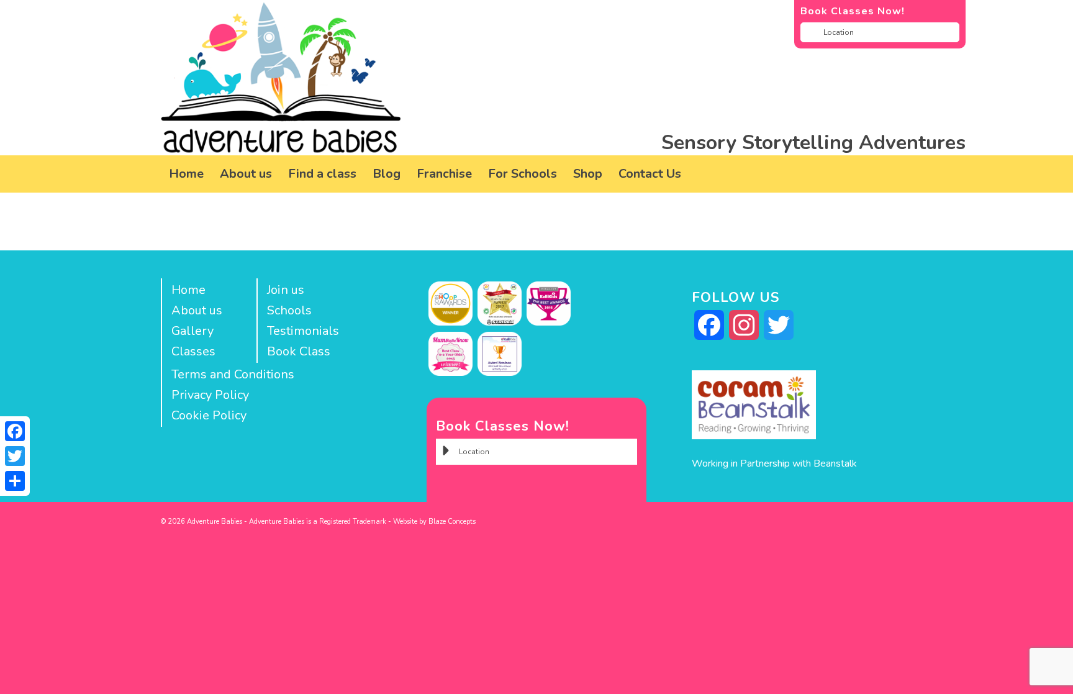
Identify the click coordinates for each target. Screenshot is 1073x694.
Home (188, 289)
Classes (193, 351)
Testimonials (303, 330)
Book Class (298, 351)
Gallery (192, 330)
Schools (289, 310)
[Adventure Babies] (281, 77)
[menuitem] (186, 173)
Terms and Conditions (232, 374)
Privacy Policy (210, 394)
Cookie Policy (209, 415)
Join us (285, 289)
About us (196, 310)
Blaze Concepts (452, 521)
